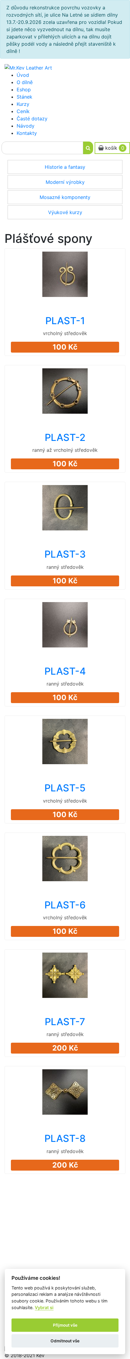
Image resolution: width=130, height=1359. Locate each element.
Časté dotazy (32, 119)
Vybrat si (44, 1307)
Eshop (24, 89)
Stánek (24, 97)
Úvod (23, 75)
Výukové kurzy (65, 212)
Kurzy (23, 104)
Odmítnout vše (65, 1340)
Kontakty (27, 133)
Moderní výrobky (65, 182)
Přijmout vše (65, 1325)
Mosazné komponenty (65, 197)
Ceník (23, 111)
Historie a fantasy (65, 167)
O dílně (25, 82)
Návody (25, 126)
